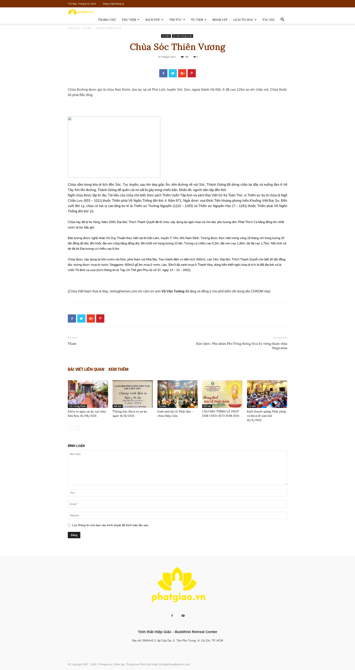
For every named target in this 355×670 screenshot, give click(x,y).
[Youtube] (183, 616)
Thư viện (129, 20)
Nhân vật (220, 20)
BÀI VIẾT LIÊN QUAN (86, 369)
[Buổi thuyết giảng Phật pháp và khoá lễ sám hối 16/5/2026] (267, 394)
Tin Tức (175, 20)
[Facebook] (172, 616)
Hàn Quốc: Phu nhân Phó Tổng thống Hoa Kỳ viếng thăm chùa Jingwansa (241, 346)
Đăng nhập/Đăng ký (113, 3)
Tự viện (197, 20)
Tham (72, 344)
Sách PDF (152, 20)
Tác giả (268, 20)
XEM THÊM (118, 369)
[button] (282, 20)
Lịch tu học (243, 20)
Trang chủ (107, 20)
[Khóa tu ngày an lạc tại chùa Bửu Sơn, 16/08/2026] (88, 394)
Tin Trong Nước (77, 406)
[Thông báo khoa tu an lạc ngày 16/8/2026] (133, 394)
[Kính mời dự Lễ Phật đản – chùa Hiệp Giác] (177, 394)
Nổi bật (117, 406)
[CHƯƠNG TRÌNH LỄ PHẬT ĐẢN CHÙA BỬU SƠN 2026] (222, 394)
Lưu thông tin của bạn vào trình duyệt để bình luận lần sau (110, 525)
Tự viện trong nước (182, 35)
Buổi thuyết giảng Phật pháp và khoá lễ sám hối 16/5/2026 (266, 416)
